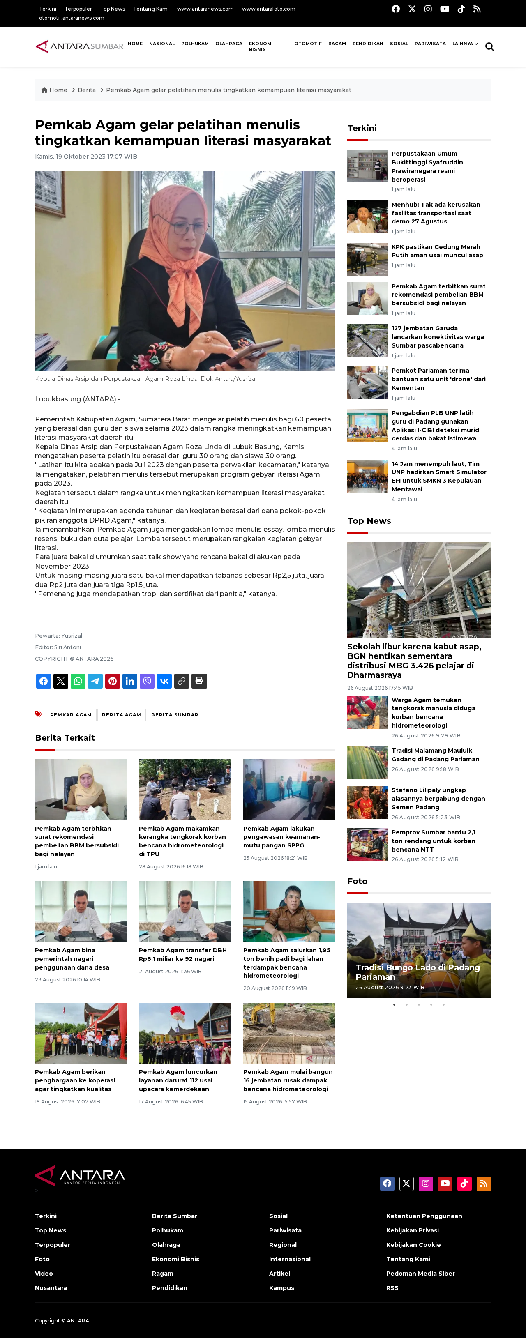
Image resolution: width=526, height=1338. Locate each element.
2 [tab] (407, 1004)
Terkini (47, 9)
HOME (135, 43)
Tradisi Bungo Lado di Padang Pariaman (417, 972)
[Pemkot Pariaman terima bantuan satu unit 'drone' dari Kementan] (367, 382)
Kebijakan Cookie (413, 1244)
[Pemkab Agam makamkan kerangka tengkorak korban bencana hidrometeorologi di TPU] (185, 789)
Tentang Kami (151, 9)
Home (58, 90)
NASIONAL (162, 43)
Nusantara (51, 1288)
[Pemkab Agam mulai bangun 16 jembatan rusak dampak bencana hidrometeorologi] (289, 1032)
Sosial (278, 1216)
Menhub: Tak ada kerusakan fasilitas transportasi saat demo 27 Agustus (436, 213)
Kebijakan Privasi (412, 1230)
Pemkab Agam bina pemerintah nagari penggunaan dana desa (72, 959)
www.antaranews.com (205, 9)
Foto (357, 881)
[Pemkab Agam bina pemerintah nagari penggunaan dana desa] (81, 911)
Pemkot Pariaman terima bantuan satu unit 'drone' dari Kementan (439, 379)
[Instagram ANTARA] (428, 9)
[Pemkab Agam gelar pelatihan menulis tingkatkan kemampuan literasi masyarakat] (419, 590)
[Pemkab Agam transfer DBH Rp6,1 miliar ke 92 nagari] (185, 911)
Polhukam (195, 43)
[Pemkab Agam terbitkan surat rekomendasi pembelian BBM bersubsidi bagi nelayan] (81, 789)
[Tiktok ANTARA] (461, 9)
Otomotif (308, 43)
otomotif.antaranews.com (71, 18)
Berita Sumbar (174, 1216)
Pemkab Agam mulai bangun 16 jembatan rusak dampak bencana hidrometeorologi (288, 1080)
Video (44, 1273)
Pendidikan (368, 43)
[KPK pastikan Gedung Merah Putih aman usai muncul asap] (367, 259)
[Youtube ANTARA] (445, 9)
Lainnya (462, 43)
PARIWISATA (430, 43)
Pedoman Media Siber (420, 1273)
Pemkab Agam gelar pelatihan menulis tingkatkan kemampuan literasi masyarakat (228, 90)
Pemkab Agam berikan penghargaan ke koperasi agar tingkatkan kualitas (75, 1080)
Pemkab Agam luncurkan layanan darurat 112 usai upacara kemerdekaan (178, 1080)
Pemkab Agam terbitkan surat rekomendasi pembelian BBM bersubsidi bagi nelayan (439, 295)
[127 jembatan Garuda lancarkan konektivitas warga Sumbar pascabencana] (367, 340)
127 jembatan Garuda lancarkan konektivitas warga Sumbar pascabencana (438, 337)
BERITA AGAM (121, 715)
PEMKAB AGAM (71, 715)
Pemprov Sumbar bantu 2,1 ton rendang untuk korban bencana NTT (433, 841)
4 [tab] (431, 1004)
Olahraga (228, 43)
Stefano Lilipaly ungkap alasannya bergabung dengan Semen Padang (438, 798)
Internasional (290, 1259)
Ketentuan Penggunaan (424, 1216)
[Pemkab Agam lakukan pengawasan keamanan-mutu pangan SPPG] (289, 789)
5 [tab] (444, 1004)
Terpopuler (78, 9)
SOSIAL (399, 43)
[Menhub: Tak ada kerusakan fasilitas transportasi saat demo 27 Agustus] (367, 216)
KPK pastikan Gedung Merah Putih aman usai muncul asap (437, 251)
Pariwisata (285, 1230)
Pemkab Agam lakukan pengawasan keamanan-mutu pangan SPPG (282, 837)
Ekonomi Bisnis (261, 47)
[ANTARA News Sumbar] (80, 46)
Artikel (279, 1273)
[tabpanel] (419, 950)
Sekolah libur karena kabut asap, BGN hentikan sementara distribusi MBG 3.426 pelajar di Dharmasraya (414, 661)
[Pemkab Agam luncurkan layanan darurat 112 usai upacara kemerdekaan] (185, 1032)
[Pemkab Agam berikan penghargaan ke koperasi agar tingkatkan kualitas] (81, 1032)
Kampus (281, 1288)
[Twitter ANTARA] (412, 9)
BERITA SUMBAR (174, 715)
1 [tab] (394, 1004)
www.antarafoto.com (268, 9)
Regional (283, 1244)
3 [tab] (419, 1004)
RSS (392, 1288)
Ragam (337, 43)
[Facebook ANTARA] (396, 9)
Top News (112, 9)
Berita (87, 90)
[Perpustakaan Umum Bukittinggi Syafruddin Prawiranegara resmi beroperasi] (367, 166)
